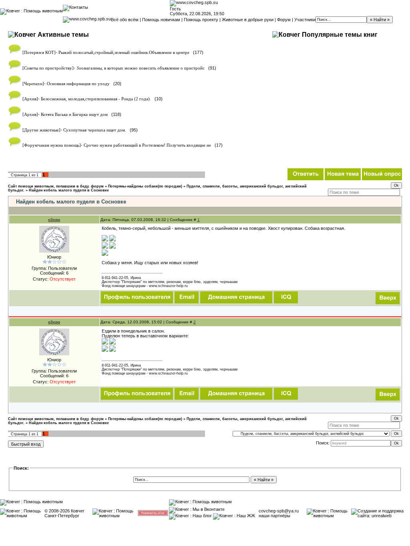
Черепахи (33, 84)
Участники (305, 19)
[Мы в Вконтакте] (197, 509)
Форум (284, 19)
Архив (30, 99)
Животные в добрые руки (247, 19)
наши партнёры (274, 515)
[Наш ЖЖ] (234, 515)
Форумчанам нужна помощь (51, 145)
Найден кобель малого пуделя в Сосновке (69, 190)
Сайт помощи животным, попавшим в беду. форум (56, 186)
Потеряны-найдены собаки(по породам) (145, 186)
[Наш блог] (190, 515)
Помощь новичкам (161, 19)
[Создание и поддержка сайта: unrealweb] (380, 515)
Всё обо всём (125, 19)
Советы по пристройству (48, 68)
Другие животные (41, 130)
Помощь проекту (201, 19)
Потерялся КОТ (39, 52)
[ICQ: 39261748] (286, 297)
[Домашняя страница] (236, 297)
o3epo (54, 219)
